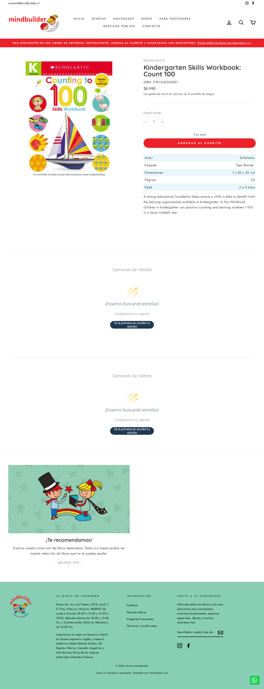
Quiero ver (69, 562)
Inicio (79, 19)
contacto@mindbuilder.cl (24, 3)
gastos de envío (158, 94)
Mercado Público (119, 26)
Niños (146, 19)
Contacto (152, 26)
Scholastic (154, 60)
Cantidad (152, 113)
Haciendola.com (159, 673)
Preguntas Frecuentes (140, 619)
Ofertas (99, 19)
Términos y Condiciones (142, 626)
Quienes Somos (136, 612)
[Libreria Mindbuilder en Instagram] (179, 645)
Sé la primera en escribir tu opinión (132, 325)
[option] (132, 43)
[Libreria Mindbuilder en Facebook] (188, 645)
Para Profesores (175, 19)
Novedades (123, 19)
